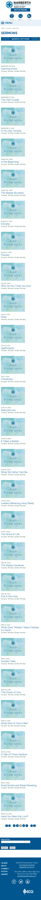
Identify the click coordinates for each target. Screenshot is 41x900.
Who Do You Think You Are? (16, 286)
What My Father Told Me (14, 472)
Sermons (16, 28)
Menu (8, 22)
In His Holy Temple (11, 130)
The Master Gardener (12, 565)
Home (3, 28)
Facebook (14, 884)
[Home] (19, 4)
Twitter (20, 884)
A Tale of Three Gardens (14, 754)
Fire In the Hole (9, 596)
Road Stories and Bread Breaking (19, 785)
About (4, 866)
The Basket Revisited (12, 192)
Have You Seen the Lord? (14, 816)
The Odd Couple (10, 99)
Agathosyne (7, 348)
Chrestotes (7, 379)
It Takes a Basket (10, 441)
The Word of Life (10, 534)
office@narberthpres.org (27, 876)
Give (29, 20)
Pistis (4, 317)
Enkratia (5, 223)
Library (8, 28)
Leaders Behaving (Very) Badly (17, 503)
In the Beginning (10, 161)
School (4, 871)
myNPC (11, 20)
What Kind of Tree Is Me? (14, 723)
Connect (5, 869)
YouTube (27, 884)
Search (20, 20)
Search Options (20, 39)
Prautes (5, 255)
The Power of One (11, 692)
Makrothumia (8, 410)
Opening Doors (9, 68)
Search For (5, 839)
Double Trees (8, 661)
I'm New (4, 863)
